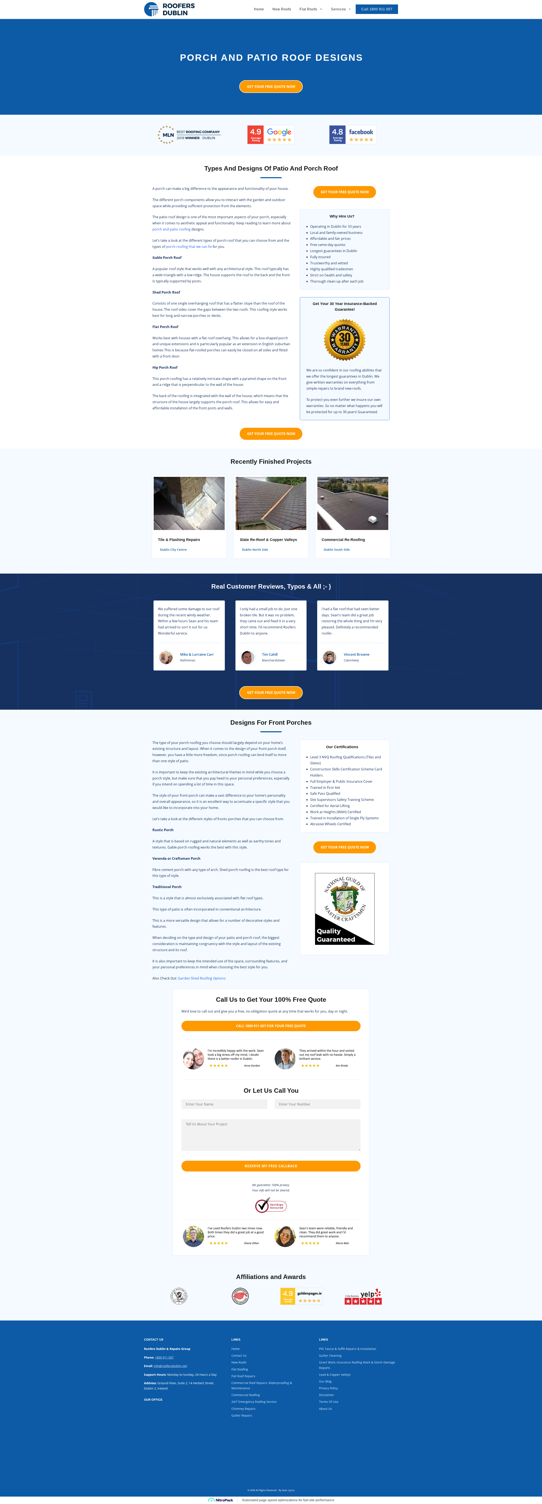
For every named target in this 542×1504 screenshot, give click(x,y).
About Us (325, 1409)
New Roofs (281, 9)
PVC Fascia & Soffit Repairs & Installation (347, 1349)
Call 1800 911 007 (377, 9)
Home (259, 9)
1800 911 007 (164, 1357)
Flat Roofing (239, 1369)
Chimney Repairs (243, 1409)
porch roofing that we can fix (189, 246)
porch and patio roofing (171, 229)
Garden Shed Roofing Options (202, 978)
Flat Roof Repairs (243, 1376)
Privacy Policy (328, 1388)
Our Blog (325, 1381)
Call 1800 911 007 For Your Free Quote (271, 1026)
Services (338, 9)
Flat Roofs (308, 9)
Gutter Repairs (241, 1415)
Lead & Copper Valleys (335, 1375)
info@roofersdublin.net (170, 1366)
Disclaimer (326, 1395)
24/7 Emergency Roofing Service (254, 1402)
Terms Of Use (328, 1402)
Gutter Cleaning (330, 1356)
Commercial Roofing (245, 1395)
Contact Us (239, 1356)
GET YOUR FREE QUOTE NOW (271, 86)
